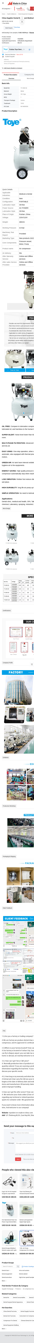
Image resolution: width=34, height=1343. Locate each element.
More (3, 1329)
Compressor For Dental (10, 1320)
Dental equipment (7, 1274)
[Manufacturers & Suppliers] (17, 3)
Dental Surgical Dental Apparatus (13, 1302)
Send (18, 1159)
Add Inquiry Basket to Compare (13, 68)
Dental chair (5, 1270)
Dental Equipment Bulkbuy (11, 1325)
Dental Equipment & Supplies (25, 14)
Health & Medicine (11, 14)
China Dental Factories (10, 1311)
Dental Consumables (19, 1297)
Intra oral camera (24, 1270)
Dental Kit (6, 1297)
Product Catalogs (28, 1266)
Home (3, 14)
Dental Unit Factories (9, 1316)
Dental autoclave (7, 1277)
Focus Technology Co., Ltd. (24, 1335)
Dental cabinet (23, 1274)
